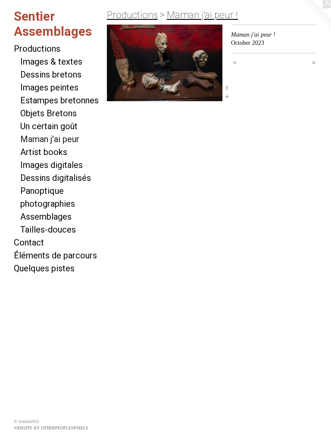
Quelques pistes (44, 268)
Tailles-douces (48, 229)
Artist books (43, 152)
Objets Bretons (48, 113)
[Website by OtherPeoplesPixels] (314, 17)
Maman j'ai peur (49, 139)
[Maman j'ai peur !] (164, 63)
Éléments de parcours (55, 255)
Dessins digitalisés (55, 178)
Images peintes (49, 87)
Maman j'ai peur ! (202, 14)
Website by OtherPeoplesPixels (51, 427)
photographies (47, 204)
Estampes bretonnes (59, 100)
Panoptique (42, 191)
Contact (29, 242)
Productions (37, 48)
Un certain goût (49, 126)
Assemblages (46, 216)
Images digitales (51, 165)
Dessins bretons (50, 74)
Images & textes (51, 61)
